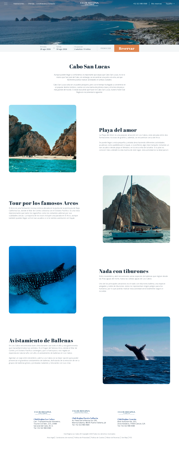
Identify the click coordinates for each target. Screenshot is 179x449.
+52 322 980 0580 (140, 3)
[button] (6, 4)
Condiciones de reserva (64, 438)
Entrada (43, 47)
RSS (130, 438)
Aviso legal (50, 438)
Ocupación (78, 47)
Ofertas (31, 3)
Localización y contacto (45, 3)
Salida (58, 47)
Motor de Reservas (113, 438)
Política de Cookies (98, 438)
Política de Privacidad (81, 438)
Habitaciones (18, 3)
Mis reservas (156, 3)
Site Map (124, 438)
